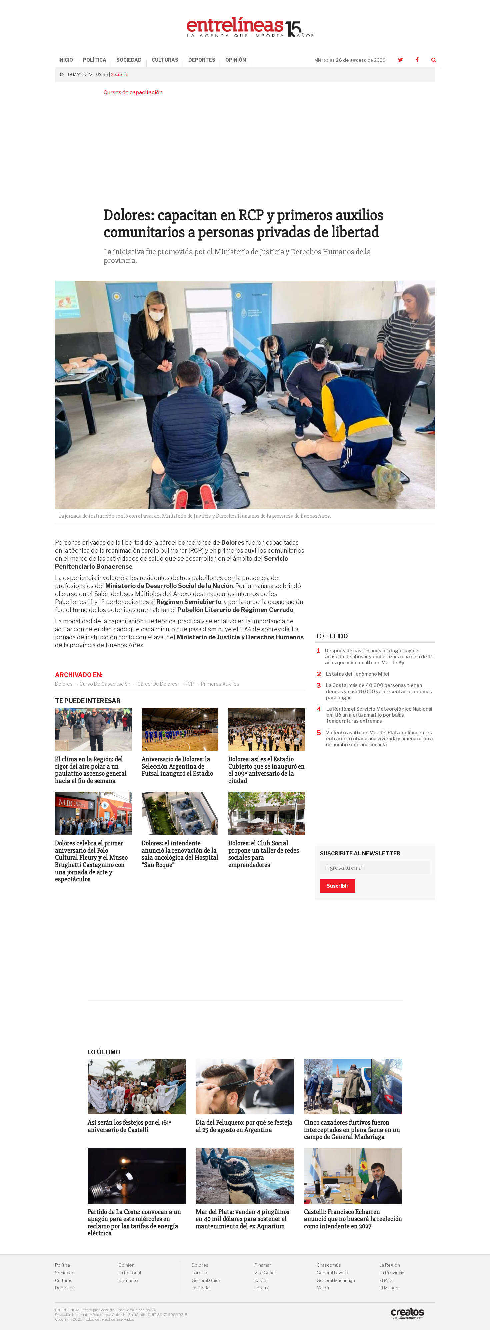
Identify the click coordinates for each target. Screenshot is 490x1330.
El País (386, 1280)
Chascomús (329, 1265)
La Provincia (391, 1272)
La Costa (201, 1287)
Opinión (126, 1265)
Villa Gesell (265, 1272)
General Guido (207, 1280)
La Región (389, 1265)
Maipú (323, 1287)
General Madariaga (336, 1280)
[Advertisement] (245, 150)
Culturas (63, 1280)
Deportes (65, 1287)
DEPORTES (201, 60)
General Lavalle (332, 1272)
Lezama (262, 1287)
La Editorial (129, 1272)
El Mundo (389, 1287)
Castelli (261, 1280)
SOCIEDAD (129, 60)
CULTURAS (165, 60)
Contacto (128, 1280)
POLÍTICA (94, 60)
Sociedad (119, 74)
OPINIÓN (235, 60)
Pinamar (262, 1265)
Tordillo (199, 1272)
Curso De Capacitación (105, 684)
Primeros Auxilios (220, 684)
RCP (189, 684)
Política (62, 1265)
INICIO (65, 60)
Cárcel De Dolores (157, 684)
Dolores (64, 684)
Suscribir (338, 886)
